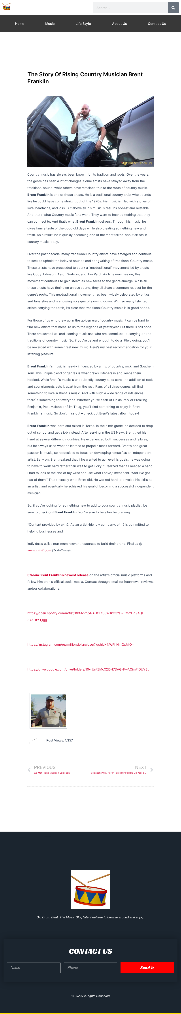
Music (50, 24)
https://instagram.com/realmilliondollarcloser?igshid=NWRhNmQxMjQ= (80, 645)
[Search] (173, 7)
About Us (119, 24)
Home (19, 24)
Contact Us (157, 24)
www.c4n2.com (39, 550)
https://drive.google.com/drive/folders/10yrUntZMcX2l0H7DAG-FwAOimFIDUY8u (88, 669)
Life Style (83, 24)
